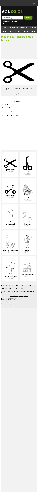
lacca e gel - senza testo (10, 250)
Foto (15, 21)
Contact (19, 31)
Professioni (13, 28)
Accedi (5, 31)
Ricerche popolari (8, 24)
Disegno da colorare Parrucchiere (18, 291)
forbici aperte (10, 195)
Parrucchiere (22, 28)
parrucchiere (27, 198)
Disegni (7, 21)
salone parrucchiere (28, 274)
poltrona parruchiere (10, 276)
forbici (21, 296)
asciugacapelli (10, 224)
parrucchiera (27, 250)
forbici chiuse (28, 172)
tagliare (26, 296)
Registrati (12, 31)
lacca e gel (27, 224)
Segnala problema (29, 31)
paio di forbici (33, 28)
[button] (10, 115)
